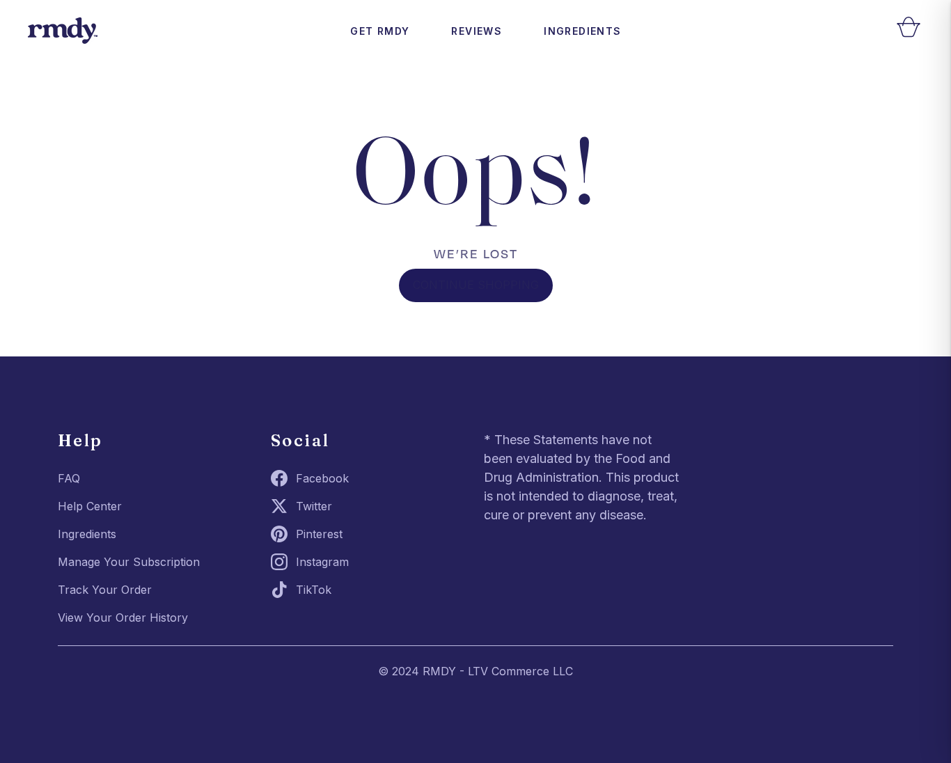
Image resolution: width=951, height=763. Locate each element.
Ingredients (582, 31)
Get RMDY (379, 31)
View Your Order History (123, 617)
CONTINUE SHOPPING (476, 285)
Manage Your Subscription (129, 562)
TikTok (313, 590)
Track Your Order (105, 590)
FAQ (69, 478)
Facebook (322, 478)
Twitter (314, 506)
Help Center (90, 506)
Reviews (476, 31)
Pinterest (319, 534)
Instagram (322, 562)
